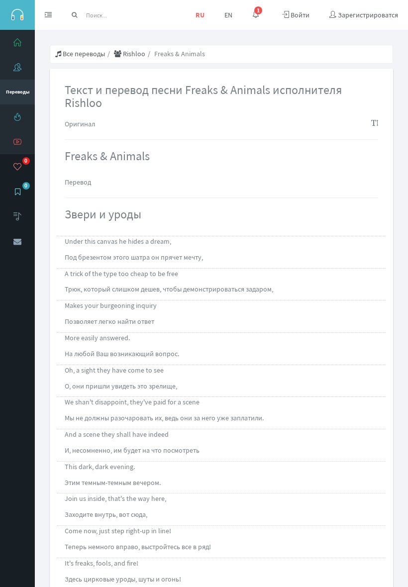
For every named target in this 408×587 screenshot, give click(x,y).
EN (228, 14)
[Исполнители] (17, 67)
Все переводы (83, 53)
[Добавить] (17, 216)
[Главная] (17, 42)
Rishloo (133, 53)
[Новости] (17, 116)
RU (200, 14)
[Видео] (17, 141)
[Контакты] (17, 241)
